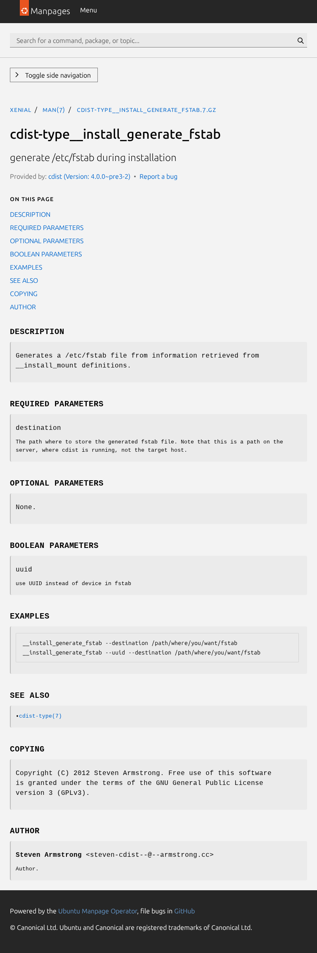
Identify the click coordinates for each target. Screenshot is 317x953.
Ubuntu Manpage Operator (97, 911)
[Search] (300, 40)
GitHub (184, 911)
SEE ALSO (24, 280)
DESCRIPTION (30, 214)
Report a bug (158, 176)
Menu (88, 10)
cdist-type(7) (40, 716)
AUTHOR (23, 307)
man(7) (54, 109)
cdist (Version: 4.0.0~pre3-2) (89, 176)
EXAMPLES (26, 267)
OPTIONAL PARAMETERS (46, 240)
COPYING (24, 293)
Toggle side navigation (57, 75)
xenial (20, 109)
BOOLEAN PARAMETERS (46, 254)
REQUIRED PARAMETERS (46, 227)
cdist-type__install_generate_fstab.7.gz (146, 109)
